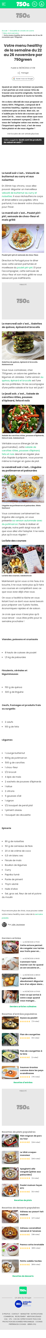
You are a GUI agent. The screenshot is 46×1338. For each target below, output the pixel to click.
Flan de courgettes (30, 1034)
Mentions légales (34, 1316)
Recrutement (20, 1316)
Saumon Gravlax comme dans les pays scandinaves (31, 1070)
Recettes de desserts (23, 1276)
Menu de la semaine (11, 33)
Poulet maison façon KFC (31, 1187)
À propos (6, 1314)
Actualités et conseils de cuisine (22, 31)
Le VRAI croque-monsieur (28, 1154)
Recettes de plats (23, 1200)
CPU (10, 1319)
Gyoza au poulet (28, 1017)
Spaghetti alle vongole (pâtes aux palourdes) (30, 1171)
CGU (6, 1319)
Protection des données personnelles (18, 1322)
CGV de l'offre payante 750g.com (27, 1319)
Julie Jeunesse (18, 924)
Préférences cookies (17, 1324)
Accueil (4, 31)
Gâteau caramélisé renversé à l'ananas (30, 1229)
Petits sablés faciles (31, 1261)
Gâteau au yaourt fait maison (32, 1213)
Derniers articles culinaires (23, 1006)
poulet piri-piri (25, 267)
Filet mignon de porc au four (31, 1137)
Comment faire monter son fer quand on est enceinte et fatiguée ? (31, 964)
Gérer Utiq (31, 1324)
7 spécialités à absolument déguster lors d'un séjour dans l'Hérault (31, 981)
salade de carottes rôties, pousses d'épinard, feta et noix (21, 451)
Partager (25, 73)
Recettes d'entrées (23, 1082)
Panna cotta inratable (32, 1244)
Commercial (9, 1316)
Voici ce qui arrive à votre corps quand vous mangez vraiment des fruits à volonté (31, 997)
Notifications (37, 1314)
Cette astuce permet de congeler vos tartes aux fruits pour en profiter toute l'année (32, 948)
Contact (15, 1314)
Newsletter (25, 1314)
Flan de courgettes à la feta (31, 1052)
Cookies (38, 1322)
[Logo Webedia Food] (23, 1303)
